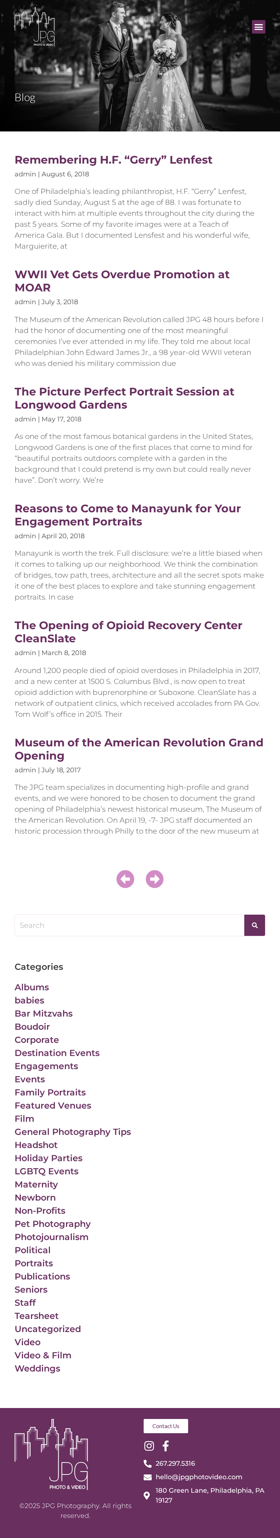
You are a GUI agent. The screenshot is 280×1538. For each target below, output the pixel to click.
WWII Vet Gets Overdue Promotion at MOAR (122, 281)
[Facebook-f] (165, 1446)
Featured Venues (53, 1105)
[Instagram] (149, 1446)
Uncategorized (48, 1329)
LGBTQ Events (46, 1171)
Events (30, 1079)
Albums (32, 987)
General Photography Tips (73, 1131)
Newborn (35, 1197)
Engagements (46, 1066)
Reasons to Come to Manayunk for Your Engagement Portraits (128, 515)
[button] (259, 27)
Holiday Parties (48, 1158)
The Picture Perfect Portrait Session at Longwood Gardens (124, 398)
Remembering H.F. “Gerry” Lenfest (114, 160)
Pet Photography (53, 1223)
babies (29, 1000)
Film (24, 1118)
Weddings (37, 1368)
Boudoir (32, 1026)
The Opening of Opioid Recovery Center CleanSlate (128, 632)
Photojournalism (52, 1237)
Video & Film (43, 1355)
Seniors (31, 1289)
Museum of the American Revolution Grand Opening (139, 749)
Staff (25, 1302)
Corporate (37, 1039)
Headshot (36, 1145)
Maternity (36, 1184)
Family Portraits (50, 1092)
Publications (42, 1276)
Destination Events (57, 1053)
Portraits (34, 1263)
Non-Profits (40, 1210)
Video (27, 1342)
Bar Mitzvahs (44, 1013)
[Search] (254, 925)
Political (33, 1250)
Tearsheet (37, 1316)
